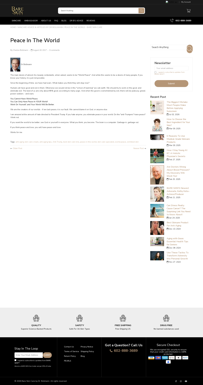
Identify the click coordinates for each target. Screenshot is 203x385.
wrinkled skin (133, 142)
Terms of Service (71, 351)
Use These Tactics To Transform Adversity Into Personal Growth (177, 255)
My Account (186, 2)
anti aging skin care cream (27, 142)
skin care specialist (105, 142)
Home (13, 27)
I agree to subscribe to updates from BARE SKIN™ (170, 73)
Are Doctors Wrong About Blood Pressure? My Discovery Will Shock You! (178, 171)
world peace (120, 142)
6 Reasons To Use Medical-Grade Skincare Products (178, 139)
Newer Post (138, 148)
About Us (46, 20)
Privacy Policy (25, 363)
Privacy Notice (87, 346)
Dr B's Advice (76, 20)
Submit (47, 355)
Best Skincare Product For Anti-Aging (177, 224)
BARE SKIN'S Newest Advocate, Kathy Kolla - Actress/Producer (178, 191)
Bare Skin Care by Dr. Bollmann (35, 381)
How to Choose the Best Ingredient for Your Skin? (178, 122)
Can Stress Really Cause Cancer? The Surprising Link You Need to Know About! (178, 210)
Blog (63, 20)
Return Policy (70, 356)
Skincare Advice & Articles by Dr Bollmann (40, 27)
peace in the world (88, 142)
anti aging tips (45, 142)
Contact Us (69, 346)
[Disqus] (78, 188)
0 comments (54, 50)
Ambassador (31, 20)
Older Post (17, 148)
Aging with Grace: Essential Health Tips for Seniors (177, 241)
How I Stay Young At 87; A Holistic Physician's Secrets (177, 153)
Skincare (16, 20)
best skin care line (71, 142)
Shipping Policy (87, 351)
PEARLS (67, 361)
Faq (56, 20)
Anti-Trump (57, 142)
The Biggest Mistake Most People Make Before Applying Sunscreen (177, 107)
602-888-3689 (183, 20)
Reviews (91, 20)
